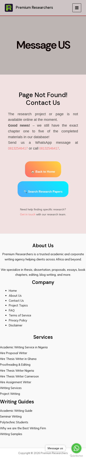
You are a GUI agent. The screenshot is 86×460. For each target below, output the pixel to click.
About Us (15, 295)
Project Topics (19, 305)
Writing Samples (11, 434)
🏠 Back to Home (43, 171)
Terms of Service (20, 315)
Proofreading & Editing (15, 364)
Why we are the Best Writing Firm (23, 428)
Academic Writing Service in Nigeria (24, 347)
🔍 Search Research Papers (43, 191)
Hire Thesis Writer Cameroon (19, 376)
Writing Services (11, 388)
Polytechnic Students (14, 422)
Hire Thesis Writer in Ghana (18, 359)
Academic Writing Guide (16, 411)
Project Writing (10, 394)
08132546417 (18, 148)
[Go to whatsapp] (76, 448)
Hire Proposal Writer (13, 353)
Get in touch (27, 214)
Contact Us (16, 300)
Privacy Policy (18, 320)
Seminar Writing (11, 416)
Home (13, 291)
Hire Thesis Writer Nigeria (17, 370)
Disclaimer (15, 325)
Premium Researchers (34, 7)
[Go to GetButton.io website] (76, 456)
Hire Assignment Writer (15, 382)
